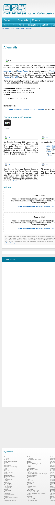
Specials (23, 20)
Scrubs (52, 494)
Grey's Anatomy (32, 486)
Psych (52, 486)
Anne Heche (8, 71)
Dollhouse (30, 457)
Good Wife (30, 480)
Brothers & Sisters (9, 476)
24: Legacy (7, 458)
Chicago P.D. (8, 487)
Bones (6, 473)
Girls (28, 478)
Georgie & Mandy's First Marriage (37, 473)
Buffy (5, 478)
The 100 (14, 77)
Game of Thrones (32, 472)
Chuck (6, 489)
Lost (51, 457)
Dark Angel (7, 493)
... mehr (49, 156)
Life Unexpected (32, 500)
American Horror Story (10, 466)
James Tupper (22, 71)
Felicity (29, 465)
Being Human (8, 471)
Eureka (29, 461)
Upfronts (45, 25)
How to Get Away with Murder (36, 493)
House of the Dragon (33, 490)
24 (4, 457)
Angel (5, 468)
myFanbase (5, 28)
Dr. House (30, 458)
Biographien (33, 25)
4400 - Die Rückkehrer (10, 461)
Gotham (29, 483)
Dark (5, 492)
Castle (6, 480)
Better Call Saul (8, 472)
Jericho (29, 494)
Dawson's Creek (9, 494)
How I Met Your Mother (34, 492)
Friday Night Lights (32, 469)
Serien (12, 28)
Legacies (29, 497)
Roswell (52, 492)
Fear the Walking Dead (34, 464)
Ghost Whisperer (32, 475)
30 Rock (6, 459)
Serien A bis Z (18, 25)
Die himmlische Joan (10, 500)
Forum (36, 20)
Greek (29, 485)
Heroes (29, 487)
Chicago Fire (7, 483)
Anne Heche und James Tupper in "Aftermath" (26, 110)
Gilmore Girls (31, 476)
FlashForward (31, 468)
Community (7, 490)
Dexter (6, 499)
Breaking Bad (8, 475)
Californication (8, 479)
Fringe (29, 471)
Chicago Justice (8, 485)
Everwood (30, 462)
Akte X (6, 462)
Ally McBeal (7, 465)
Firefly (29, 466)
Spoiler (6, 25)
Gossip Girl (30, 482)
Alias (5, 464)
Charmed (6, 482)
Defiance (6, 496)
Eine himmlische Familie (34, 459)
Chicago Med (8, 486)
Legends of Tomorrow (33, 499)
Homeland (30, 489)
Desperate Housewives (11, 497)
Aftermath (28, 28)
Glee (28, 479)
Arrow (5, 469)
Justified (29, 496)
